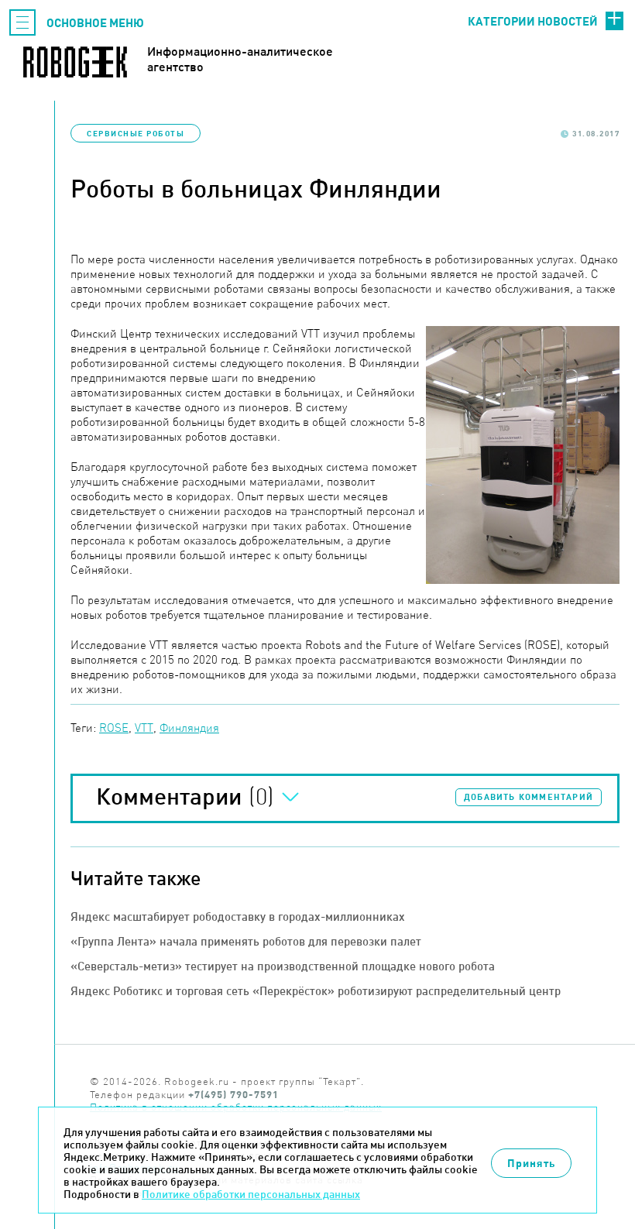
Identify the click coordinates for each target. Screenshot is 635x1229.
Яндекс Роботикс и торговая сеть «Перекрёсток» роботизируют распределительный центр (315, 990)
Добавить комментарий (528, 797)
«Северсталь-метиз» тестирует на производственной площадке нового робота (282, 966)
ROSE (114, 727)
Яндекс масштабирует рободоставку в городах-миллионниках (237, 916)
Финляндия (189, 727)
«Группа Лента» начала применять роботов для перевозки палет (245, 941)
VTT (144, 727)
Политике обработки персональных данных (251, 1194)
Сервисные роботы (135, 133)
